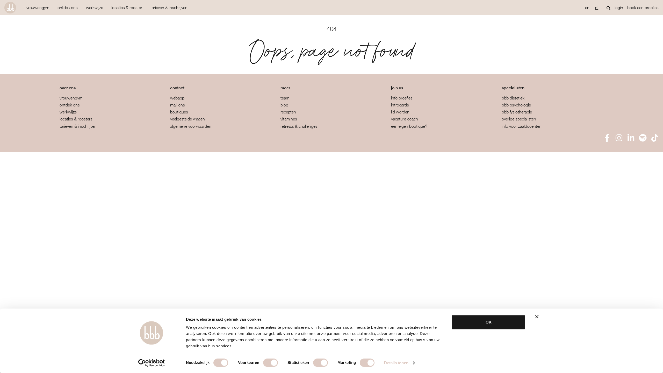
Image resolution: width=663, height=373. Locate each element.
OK (489, 322)
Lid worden (400, 112)
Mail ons (177, 105)
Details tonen (396, 363)
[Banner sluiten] (537, 316)
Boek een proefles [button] (643, 7)
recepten (288, 112)
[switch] (270, 362)
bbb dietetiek (513, 98)
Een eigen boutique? (409, 126)
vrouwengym (37, 7)
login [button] (619, 7)
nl (596, 7)
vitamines (288, 119)
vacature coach (404, 119)
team (284, 98)
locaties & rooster (126, 7)
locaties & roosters (76, 119)
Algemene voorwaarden (190, 126)
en (587, 7)
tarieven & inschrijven (169, 7)
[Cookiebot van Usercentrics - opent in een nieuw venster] (151, 363)
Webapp (177, 98)
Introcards (400, 105)
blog (284, 105)
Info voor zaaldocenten (522, 126)
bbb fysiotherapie (517, 112)
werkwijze (94, 7)
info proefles (402, 98)
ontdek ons (67, 7)
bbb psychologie (516, 105)
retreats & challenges (299, 126)
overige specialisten (519, 119)
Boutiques (179, 112)
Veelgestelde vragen (187, 119)
